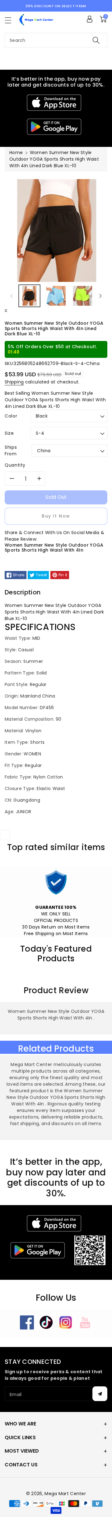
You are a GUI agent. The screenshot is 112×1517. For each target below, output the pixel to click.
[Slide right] (100, 296)
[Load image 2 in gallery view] (55, 296)
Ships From (11, 450)
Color (11, 416)
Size (9, 433)
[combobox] (56, 40)
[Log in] (89, 19)
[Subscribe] (99, 1393)
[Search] (96, 40)
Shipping (14, 382)
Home (16, 152)
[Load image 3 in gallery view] (82, 296)
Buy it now (56, 516)
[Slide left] (11, 296)
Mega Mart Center (65, 1493)
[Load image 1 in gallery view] (29, 296)
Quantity (15, 465)
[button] (11, 20)
